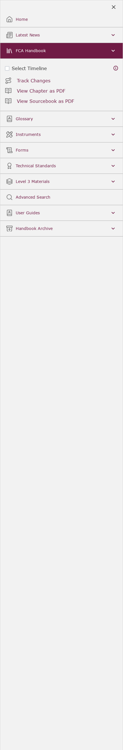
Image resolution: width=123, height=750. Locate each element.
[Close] (113, 7)
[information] (116, 68)
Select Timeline (29, 68)
